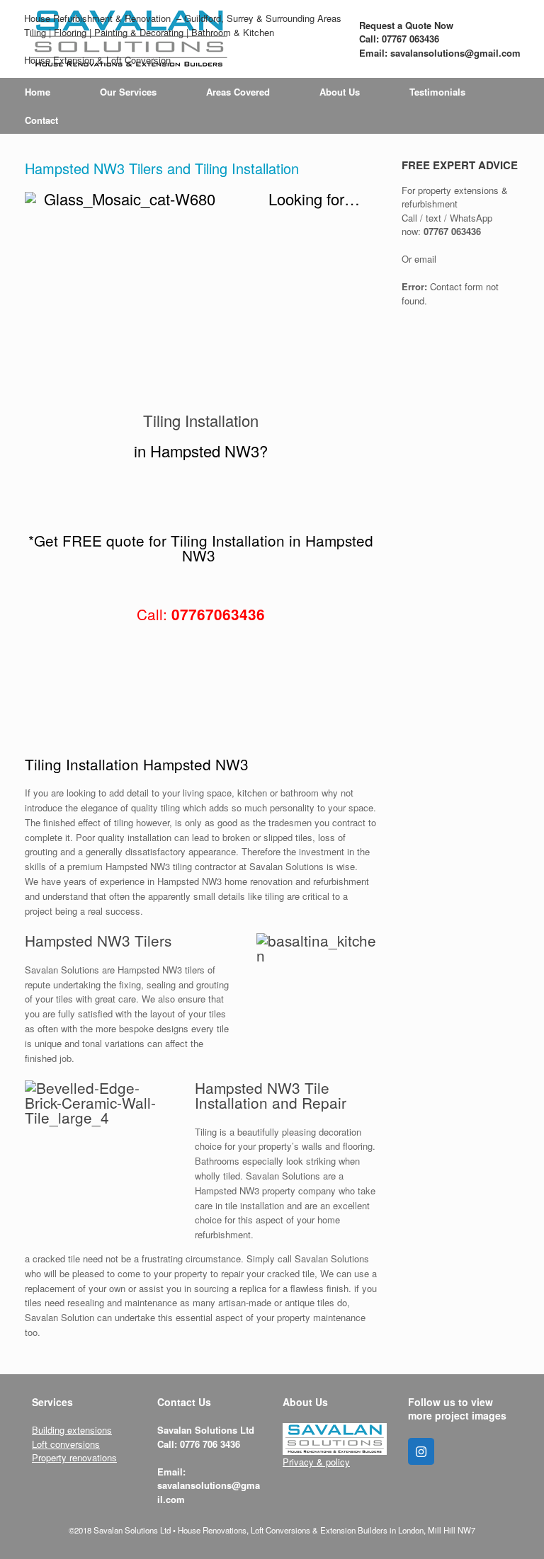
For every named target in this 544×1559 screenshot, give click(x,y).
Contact (41, 120)
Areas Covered (238, 91)
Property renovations (74, 1457)
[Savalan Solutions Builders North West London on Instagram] (421, 1451)
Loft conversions (66, 1444)
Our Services (128, 91)
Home (37, 91)
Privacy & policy (316, 1461)
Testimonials (437, 91)
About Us (339, 91)
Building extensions (72, 1430)
